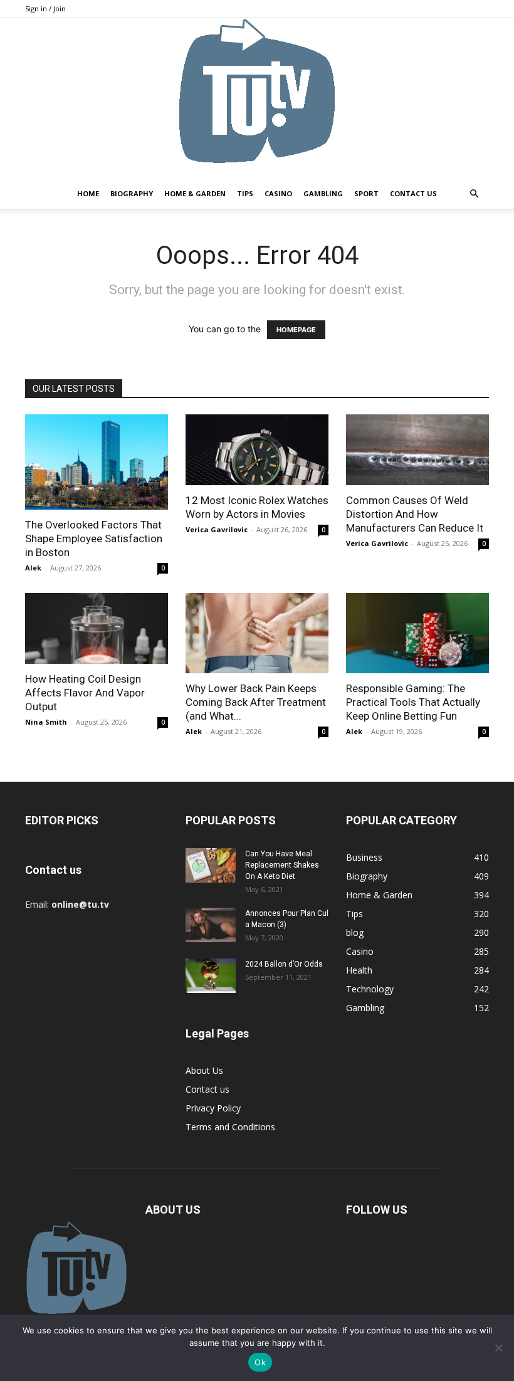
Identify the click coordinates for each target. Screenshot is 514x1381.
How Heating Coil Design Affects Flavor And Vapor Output (85, 693)
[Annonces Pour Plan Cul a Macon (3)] (211, 925)
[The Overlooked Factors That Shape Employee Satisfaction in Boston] (96, 462)
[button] (474, 194)
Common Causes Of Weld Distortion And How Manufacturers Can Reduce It (414, 514)
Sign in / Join (45, 8)
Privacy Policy (213, 1108)
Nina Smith (46, 722)
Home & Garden (195, 193)
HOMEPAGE (296, 329)
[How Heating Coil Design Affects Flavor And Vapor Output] (96, 628)
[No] (498, 1348)
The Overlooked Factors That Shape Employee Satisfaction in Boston (93, 538)
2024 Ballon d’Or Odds (284, 964)
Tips (245, 193)
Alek (33, 567)
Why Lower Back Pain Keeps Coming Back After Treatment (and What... (256, 702)
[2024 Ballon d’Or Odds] (211, 975)
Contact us (413, 193)
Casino (278, 193)
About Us (204, 1070)
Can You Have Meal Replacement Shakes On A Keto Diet (282, 865)
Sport (366, 193)
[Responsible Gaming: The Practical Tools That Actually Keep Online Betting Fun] (417, 633)
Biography (131, 193)
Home (88, 193)
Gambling (323, 193)
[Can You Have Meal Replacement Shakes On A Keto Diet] (211, 865)
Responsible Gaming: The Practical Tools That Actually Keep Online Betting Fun (413, 702)
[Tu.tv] (257, 98)
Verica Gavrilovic (217, 529)
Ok (260, 1362)
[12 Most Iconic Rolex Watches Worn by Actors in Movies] (257, 449)
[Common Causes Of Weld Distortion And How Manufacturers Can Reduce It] (417, 449)
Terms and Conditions (230, 1127)
